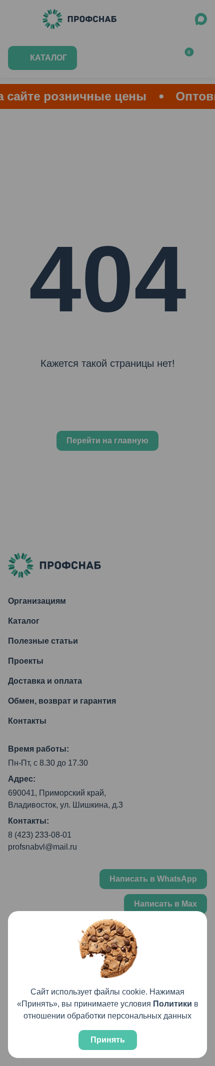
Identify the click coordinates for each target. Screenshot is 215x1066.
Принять (107, 1040)
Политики (172, 1004)
